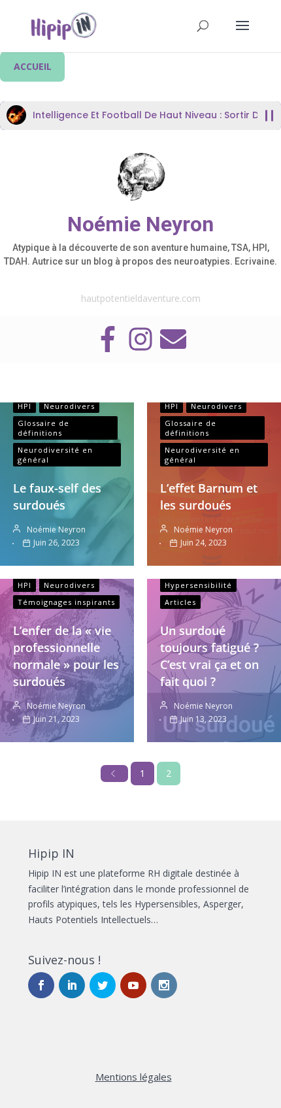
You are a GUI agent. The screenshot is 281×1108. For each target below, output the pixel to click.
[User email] (173, 339)
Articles (180, 602)
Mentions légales (133, 1076)
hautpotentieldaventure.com (141, 298)
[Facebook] (108, 339)
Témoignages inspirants (66, 602)
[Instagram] (140, 339)
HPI (24, 406)
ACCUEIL (33, 66)
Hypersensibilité (198, 585)
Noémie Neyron (140, 224)
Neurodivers (69, 406)
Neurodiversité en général (55, 454)
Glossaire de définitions (43, 428)
